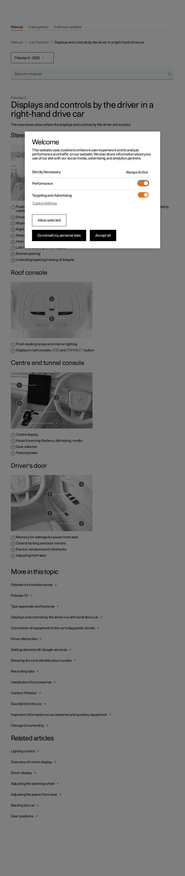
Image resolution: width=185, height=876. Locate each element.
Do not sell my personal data (59, 235)
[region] (92, 189)
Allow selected (49, 220)
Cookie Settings (44, 203)
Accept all (103, 235)
